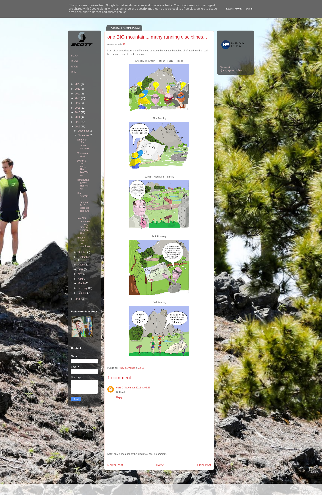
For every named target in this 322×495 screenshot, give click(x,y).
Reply (119, 397)
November (84, 135)
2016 (78, 107)
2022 (78, 84)
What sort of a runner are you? (83, 144)
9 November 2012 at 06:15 (136, 387)
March (81, 283)
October (82, 252)
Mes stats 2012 (82, 154)
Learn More (234, 8)
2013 (78, 122)
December (84, 130)
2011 (78, 299)
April (80, 278)
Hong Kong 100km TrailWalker (83, 184)
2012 (78, 126)
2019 (78, 93)
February (83, 288)
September (84, 257)
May (80, 274)
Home (160, 465)
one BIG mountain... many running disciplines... (83, 225)
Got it (249, 8)
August (82, 264)
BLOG (74, 55)
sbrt (118, 387)
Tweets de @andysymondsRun (231, 69)
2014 (78, 117)
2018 (78, 98)
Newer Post (115, 465)
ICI (124, 44)
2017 (78, 103)
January (82, 293)
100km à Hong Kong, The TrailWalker (83, 168)
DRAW (74, 61)
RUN (73, 72)
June (81, 269)
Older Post (204, 465)
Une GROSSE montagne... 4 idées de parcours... (83, 203)
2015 (78, 112)
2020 (78, 88)
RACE (74, 66)
